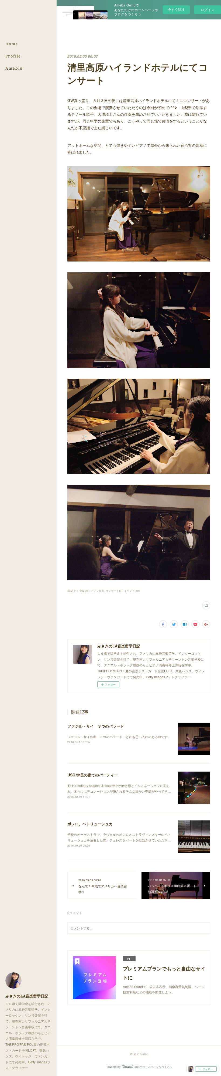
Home (11, 43)
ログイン (208, 9)
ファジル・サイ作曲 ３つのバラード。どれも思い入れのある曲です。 (119, 736)
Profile (13, 56)
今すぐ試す (176, 9)
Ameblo (14, 68)
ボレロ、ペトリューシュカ (90, 823)
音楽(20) (84, 591)
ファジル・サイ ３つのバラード (95, 726)
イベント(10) (132, 591)
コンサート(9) (114, 591)
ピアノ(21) (97, 591)
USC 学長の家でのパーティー (92, 775)
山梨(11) (72, 591)
